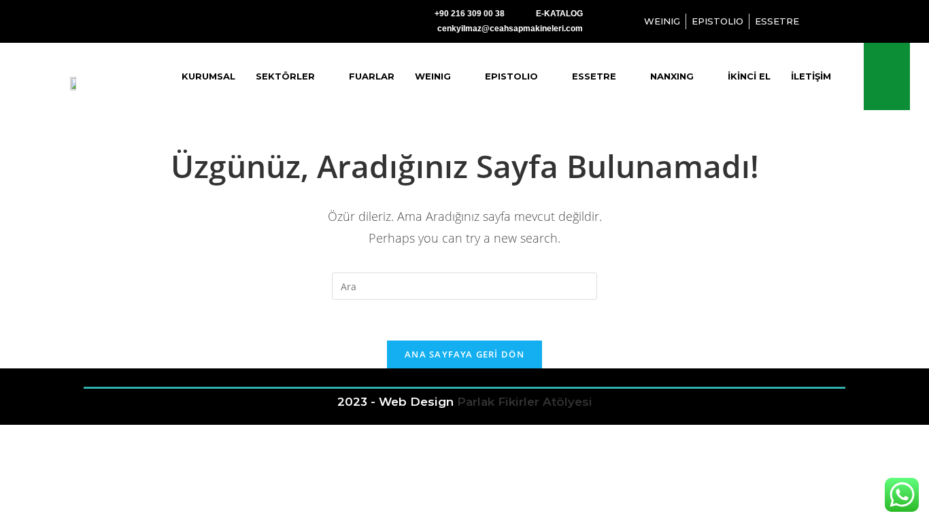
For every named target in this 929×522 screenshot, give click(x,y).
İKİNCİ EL (749, 76)
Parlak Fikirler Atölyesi (524, 401)
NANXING (672, 76)
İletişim (811, 76)
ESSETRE (594, 76)
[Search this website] (464, 285)
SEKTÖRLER (285, 76)
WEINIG (433, 76)
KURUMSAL (208, 76)
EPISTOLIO (511, 76)
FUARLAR (371, 76)
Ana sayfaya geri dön (464, 354)
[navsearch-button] (886, 77)
